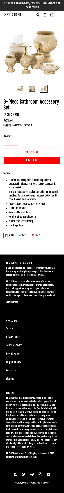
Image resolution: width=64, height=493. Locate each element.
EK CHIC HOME (12, 14)
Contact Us (11, 370)
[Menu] (58, 14)
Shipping (7, 125)
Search (9, 328)
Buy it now (32, 160)
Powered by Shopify (41, 482)
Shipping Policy (13, 362)
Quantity (7, 136)
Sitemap (10, 378)
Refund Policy (12, 353)
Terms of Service (14, 345)
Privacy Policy (13, 336)
